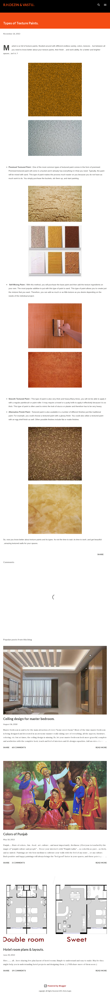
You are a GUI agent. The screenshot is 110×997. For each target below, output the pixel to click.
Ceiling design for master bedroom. (28, 719)
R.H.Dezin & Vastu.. (18, 5)
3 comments (18, 863)
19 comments (19, 970)
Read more (101, 747)
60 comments (19, 747)
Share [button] (100, 554)
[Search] (98, 4)
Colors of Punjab (15, 834)
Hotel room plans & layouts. (23, 949)
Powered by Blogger (56, 986)
